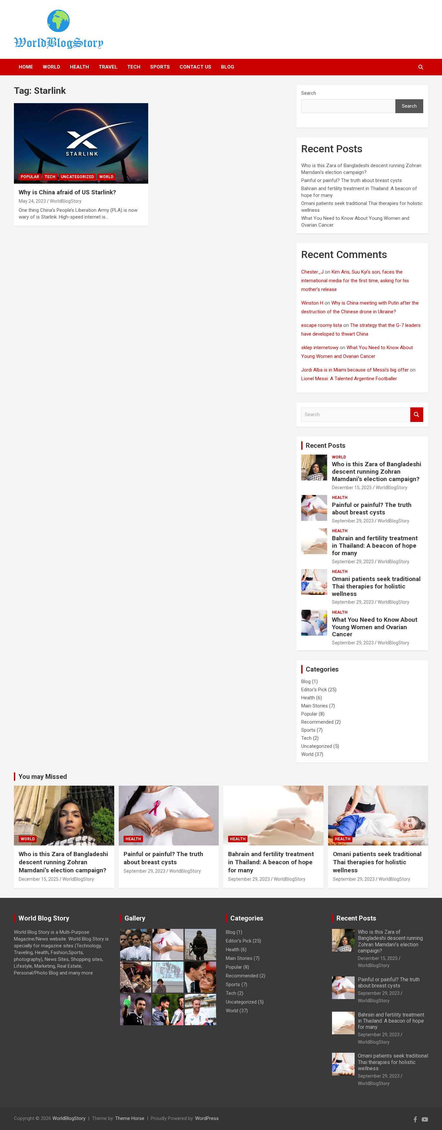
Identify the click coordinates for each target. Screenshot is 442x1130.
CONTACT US (195, 67)
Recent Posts (326, 445)
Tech (50, 177)
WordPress (207, 1118)
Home (26, 67)
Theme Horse (129, 1118)
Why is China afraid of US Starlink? (67, 192)
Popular (30, 177)
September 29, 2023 (353, 520)
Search (308, 93)
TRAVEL (108, 67)
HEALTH (79, 67)
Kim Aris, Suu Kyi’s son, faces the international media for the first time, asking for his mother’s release (355, 280)
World (106, 177)
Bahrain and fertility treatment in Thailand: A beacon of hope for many (375, 545)
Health (340, 497)
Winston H (312, 303)
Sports (160, 67)
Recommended (317, 722)
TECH (133, 67)
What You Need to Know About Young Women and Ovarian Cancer (374, 627)
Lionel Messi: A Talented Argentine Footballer (349, 379)
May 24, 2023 (32, 201)
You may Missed (42, 776)
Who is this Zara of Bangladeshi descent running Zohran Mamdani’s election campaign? (376, 471)
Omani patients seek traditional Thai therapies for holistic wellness (376, 586)
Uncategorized (77, 177)
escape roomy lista (321, 325)
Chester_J (312, 272)
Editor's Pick (314, 690)
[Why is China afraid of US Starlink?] (81, 143)
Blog (227, 67)
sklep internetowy (319, 347)
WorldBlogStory (66, 201)
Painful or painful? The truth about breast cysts (351, 180)
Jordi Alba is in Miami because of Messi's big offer (355, 370)
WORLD (51, 67)
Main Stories (314, 706)
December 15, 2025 (352, 487)
